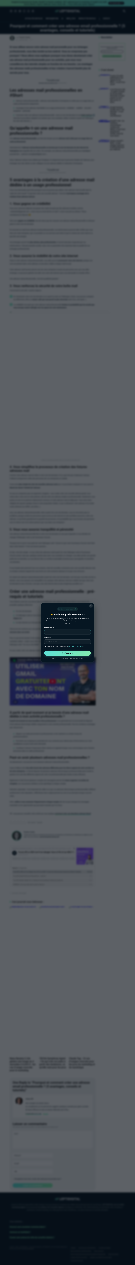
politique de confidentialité (76, 646)
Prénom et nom (49, 628)
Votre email (47, 637)
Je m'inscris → (67, 653)
